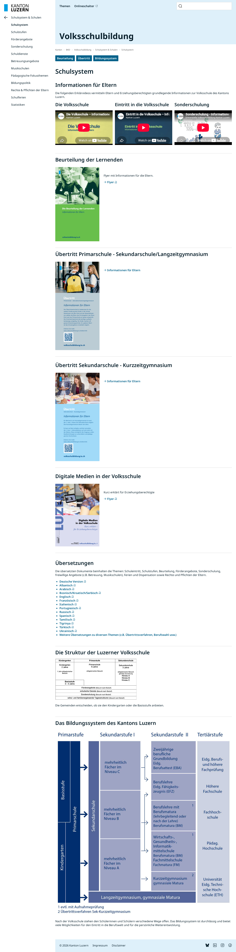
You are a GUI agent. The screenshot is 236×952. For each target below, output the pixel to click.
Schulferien (18, 97)
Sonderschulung (22, 46)
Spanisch (65, 616)
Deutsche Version (71, 581)
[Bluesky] (207, 946)
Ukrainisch (66, 631)
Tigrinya (64, 623)
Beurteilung (65, 58)
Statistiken (18, 105)
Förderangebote (21, 39)
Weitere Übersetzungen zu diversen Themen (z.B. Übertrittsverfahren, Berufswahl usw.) (117, 635)
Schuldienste (19, 54)
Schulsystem (19, 25)
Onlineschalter (84, 6)
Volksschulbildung (82, 49)
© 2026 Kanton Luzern (73, 945)
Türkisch (65, 627)
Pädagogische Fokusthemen (29, 75)
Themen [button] (64, 6)
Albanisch (66, 585)
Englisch (65, 597)
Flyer (110, 182)
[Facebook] (230, 946)
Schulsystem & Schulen (26, 17)
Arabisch (65, 589)
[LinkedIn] (215, 946)
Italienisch (66, 604)
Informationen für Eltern (123, 270)
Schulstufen (19, 32)
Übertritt (84, 58)
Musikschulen (20, 68)
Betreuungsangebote (25, 61)
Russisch (65, 612)
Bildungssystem (106, 58)
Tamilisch (65, 619)
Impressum (100, 945)
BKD (68, 49)
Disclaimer (119, 945)
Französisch (67, 600)
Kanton (58, 49)
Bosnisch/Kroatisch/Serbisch (78, 593)
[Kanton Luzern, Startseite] (16, 7)
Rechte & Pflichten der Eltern (30, 90)
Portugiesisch (68, 608)
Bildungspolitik (21, 83)
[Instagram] (222, 946)
